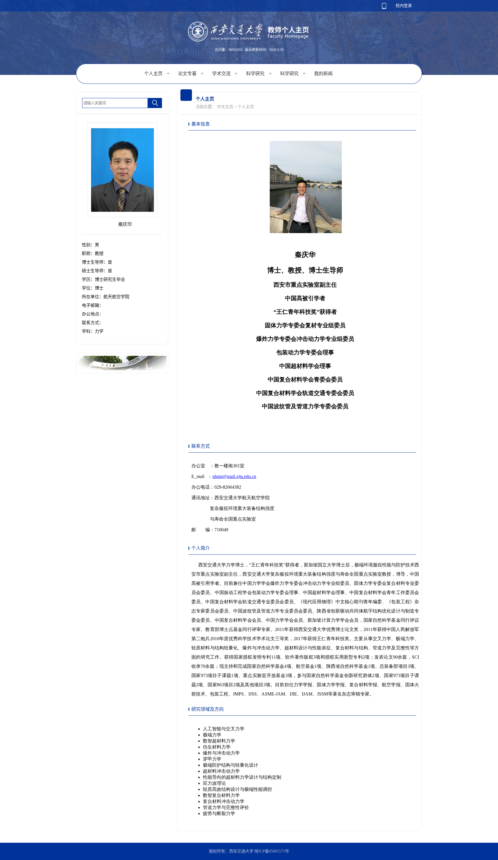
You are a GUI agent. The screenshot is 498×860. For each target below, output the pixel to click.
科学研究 (256, 73)
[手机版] (384, 7)
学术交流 (222, 73)
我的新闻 (323, 73)
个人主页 (154, 73)
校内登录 (404, 5)
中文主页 (225, 107)
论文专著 (188, 73)
